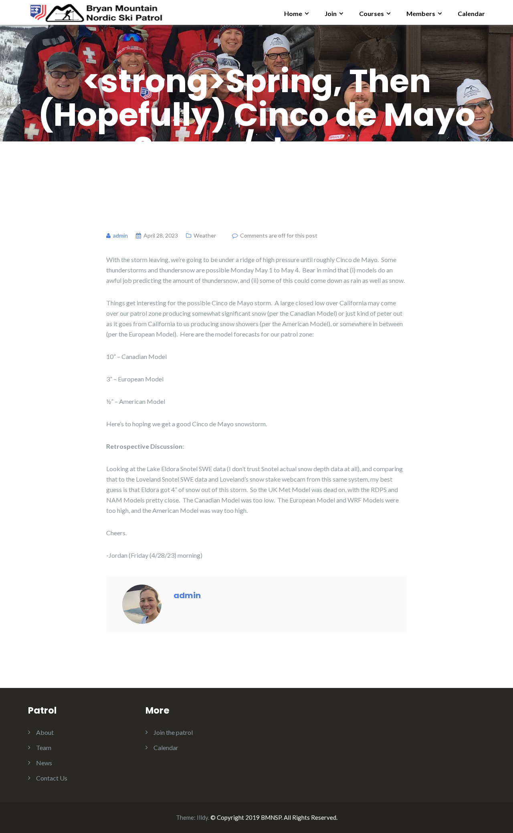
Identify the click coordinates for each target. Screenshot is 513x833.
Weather (205, 235)
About (45, 732)
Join (331, 13)
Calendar (471, 13)
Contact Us (51, 778)
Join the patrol (173, 732)
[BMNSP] (95, 11)
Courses (371, 13)
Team (43, 747)
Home (293, 13)
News (44, 762)
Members (420, 13)
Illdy (202, 817)
